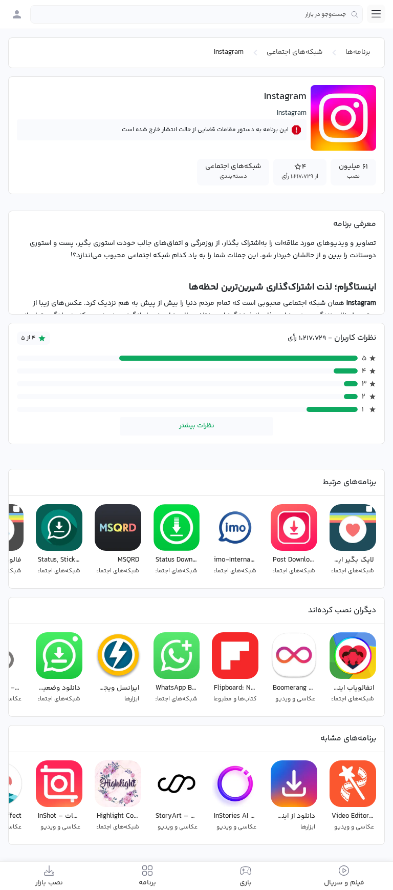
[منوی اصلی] (376, 14)
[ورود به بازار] (17, 14)
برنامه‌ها (357, 52)
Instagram (292, 113)
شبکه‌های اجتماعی (294, 52)
